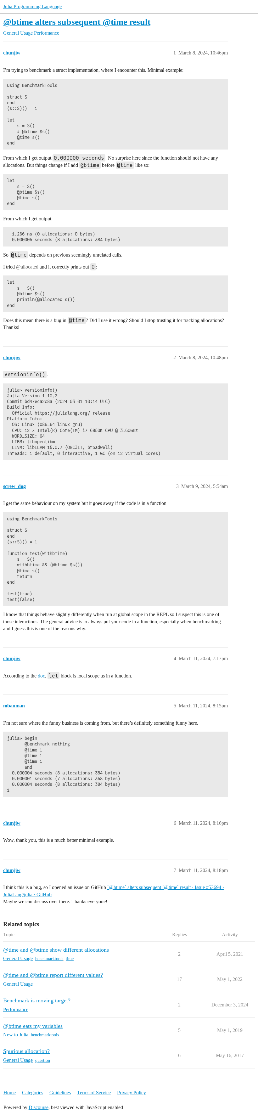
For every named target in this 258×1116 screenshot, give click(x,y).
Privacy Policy (131, 1092)
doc (41, 675)
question (42, 1060)
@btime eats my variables (33, 1026)
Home (9, 1092)
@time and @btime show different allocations (56, 950)
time (70, 958)
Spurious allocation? (26, 1051)
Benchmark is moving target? (36, 1000)
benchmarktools (49, 958)
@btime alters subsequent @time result (76, 22)
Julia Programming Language (32, 6)
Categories (32, 1092)
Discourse (38, 1107)
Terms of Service (94, 1092)
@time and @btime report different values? (53, 975)
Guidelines (60, 1092)
